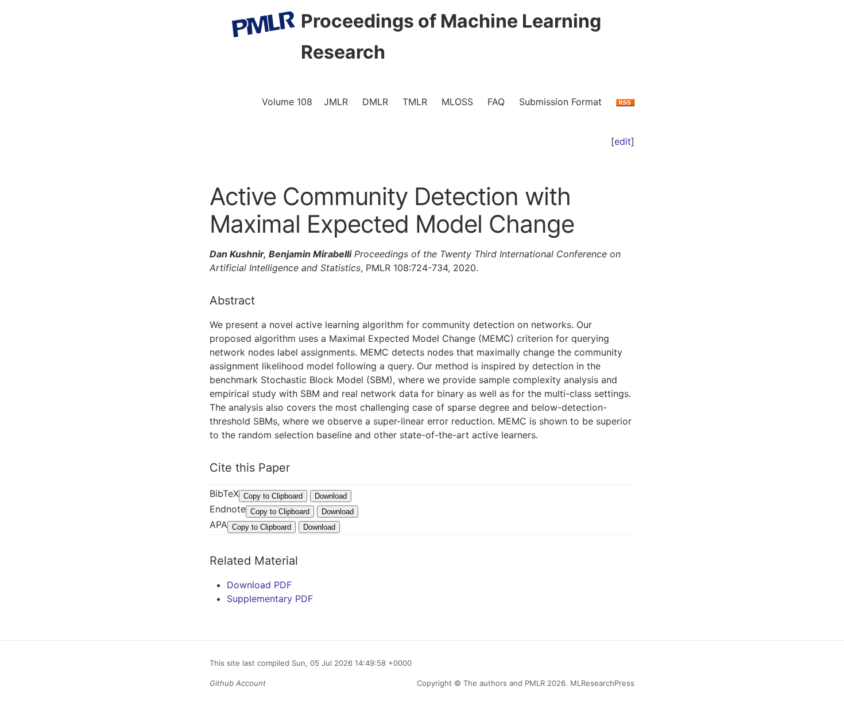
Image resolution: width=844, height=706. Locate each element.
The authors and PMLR (504, 683)
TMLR (414, 101)
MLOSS (457, 101)
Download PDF (259, 585)
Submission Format (560, 101)
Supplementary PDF (270, 598)
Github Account (238, 683)
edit (622, 141)
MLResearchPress (601, 683)
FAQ (496, 101)
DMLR (375, 101)
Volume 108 (287, 101)
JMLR (336, 101)
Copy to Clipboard (273, 496)
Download (331, 496)
